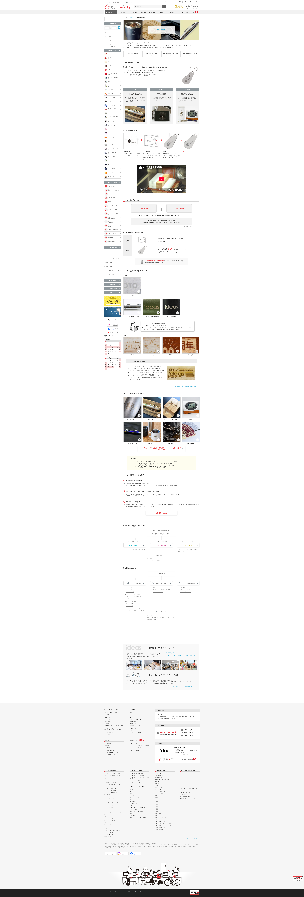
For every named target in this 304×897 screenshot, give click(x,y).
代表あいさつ (107, 717)
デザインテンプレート (135, 732)
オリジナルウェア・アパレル (136, 770)
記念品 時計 (158, 813)
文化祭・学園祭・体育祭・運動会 (113, 225)
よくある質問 (171, 12)
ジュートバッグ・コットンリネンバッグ (113, 830)
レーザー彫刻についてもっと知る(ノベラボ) (185, 386)
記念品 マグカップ (159, 806)
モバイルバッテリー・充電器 (186, 779)
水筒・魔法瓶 (107, 794)
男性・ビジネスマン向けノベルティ (112, 258)
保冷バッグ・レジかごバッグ (110, 816)
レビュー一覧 (133, 728)
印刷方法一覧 (161, 574)
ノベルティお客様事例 (136, 748)
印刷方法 (135, 12)
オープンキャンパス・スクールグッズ (113, 221)
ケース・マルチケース (134, 809)
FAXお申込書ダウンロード (111, 754)
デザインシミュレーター (134, 545)
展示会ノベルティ (112, 202)
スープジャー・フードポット (110, 790)
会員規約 (106, 723)
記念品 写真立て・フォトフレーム (162, 821)
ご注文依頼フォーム (109, 750)
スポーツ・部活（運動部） (113, 229)
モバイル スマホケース (185, 792)
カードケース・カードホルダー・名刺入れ (139, 807)
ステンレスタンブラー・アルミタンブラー (113, 773)
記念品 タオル (158, 819)
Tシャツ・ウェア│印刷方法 (188, 583)
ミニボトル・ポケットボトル (110, 792)
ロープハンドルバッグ (109, 832)
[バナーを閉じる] (302, 877)
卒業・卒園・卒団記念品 (113, 190)
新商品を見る (112, 19)
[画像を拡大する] (138, 291)
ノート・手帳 (133, 791)
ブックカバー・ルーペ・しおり (136, 811)
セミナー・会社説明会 (113, 209)
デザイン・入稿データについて (137, 719)
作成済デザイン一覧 (135, 726)
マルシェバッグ (107, 824)
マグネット (132, 793)
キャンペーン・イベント (113, 194)
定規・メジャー (133, 813)
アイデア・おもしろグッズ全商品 (187, 770)
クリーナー (132, 801)
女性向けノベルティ (108, 262)
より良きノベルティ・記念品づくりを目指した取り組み (181, 655)
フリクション (158, 773)
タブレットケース (184, 783)
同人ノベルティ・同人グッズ (113, 213)
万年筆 (156, 785)
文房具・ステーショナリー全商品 (137, 786)
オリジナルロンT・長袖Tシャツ (136, 780)
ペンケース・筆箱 (133, 803)
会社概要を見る (170, 653)
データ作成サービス (161, 545)
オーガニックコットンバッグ (110, 807)
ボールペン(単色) (158, 777)
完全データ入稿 (188, 545)
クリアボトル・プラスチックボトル (112, 788)
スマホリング (183, 794)
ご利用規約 (107, 721)
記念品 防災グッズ (159, 829)
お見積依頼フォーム (109, 748)
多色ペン (157, 781)
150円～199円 (107, 40)
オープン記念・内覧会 (113, 205)
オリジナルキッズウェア (135, 782)
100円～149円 (107, 36)
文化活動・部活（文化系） (113, 233)
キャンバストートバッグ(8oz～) (111, 809)
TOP (124, 17)
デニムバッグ (107, 822)
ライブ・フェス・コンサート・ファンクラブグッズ (113, 217)
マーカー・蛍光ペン (159, 789)
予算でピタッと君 (134, 712)
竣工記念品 (110, 237)
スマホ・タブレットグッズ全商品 (187, 775)
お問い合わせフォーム (110, 745)
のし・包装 (143, 12)
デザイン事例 (179, 12)
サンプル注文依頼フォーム (111, 752)
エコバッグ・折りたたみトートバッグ (112, 812)
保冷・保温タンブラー (109, 780)
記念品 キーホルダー (160, 827)
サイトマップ (107, 734)
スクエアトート (107, 828)
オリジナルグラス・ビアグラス (111, 796)
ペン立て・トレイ (133, 805)
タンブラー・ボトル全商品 (110, 770)
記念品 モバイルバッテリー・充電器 (163, 823)
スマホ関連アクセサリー (185, 796)
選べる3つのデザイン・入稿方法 (161, 534)
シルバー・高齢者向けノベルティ (111, 270)
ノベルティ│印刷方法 (135, 583)
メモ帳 (131, 789)
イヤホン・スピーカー (185, 786)
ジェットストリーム (159, 775)
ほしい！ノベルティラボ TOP (138, 743)
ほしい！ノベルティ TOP (110, 712)
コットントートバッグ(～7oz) (110, 805)
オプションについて (135, 723)
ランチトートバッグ (108, 818)
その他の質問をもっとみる (161, 513)
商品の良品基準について (110, 732)
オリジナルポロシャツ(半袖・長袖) (137, 775)
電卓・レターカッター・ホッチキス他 (138, 817)
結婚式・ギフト (111, 241)
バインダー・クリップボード (136, 797)
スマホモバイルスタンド (185, 784)
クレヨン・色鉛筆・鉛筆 (160, 791)
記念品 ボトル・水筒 (160, 808)
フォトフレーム (133, 799)
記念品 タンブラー (159, 804)
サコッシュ (106, 826)
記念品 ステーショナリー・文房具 (162, 815)
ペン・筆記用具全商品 (160, 770)
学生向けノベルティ (108, 255)
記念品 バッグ (158, 811)
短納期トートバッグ (108, 836)
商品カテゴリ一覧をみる (192, 838)
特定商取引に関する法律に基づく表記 (113, 726)
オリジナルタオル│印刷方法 (162, 583)
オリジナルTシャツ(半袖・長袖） (137, 773)
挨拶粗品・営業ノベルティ (113, 198)
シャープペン (158, 783)
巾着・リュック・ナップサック (111, 820)
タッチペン (182, 781)
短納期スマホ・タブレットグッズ (187, 798)
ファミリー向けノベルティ (110, 274)
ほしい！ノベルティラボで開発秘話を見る (184, 686)
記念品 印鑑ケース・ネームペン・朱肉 (163, 825)
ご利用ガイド (162, 12)
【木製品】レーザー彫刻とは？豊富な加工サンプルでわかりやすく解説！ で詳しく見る (161, 449)
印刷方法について (131, 17)
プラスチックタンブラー (109, 778)
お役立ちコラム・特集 (136, 750)
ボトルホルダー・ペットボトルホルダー (113, 798)
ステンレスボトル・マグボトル (111, 782)
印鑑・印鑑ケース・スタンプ (136, 815)
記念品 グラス (158, 809)
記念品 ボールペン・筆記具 (161, 817)
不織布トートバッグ (108, 814)
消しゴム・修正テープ (160, 795)
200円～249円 (107, 44)
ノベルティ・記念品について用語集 (140, 745)
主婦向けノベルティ (108, 266)
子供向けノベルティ (108, 251)
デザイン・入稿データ (123, 12)
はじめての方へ (152, 12)
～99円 (106, 32)
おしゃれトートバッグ (109, 834)
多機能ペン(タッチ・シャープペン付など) (164, 779)
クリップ (132, 795)
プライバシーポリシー (110, 719)
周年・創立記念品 (112, 186)
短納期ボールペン (159, 797)
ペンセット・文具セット (160, 793)
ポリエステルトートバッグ (110, 811)
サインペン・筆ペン (159, 787)
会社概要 (106, 715)
